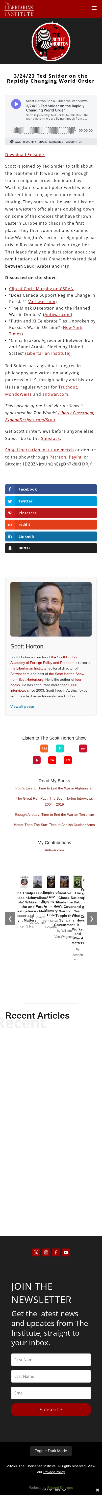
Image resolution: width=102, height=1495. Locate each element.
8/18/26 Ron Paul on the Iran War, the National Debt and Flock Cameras (51, 1055)
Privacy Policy (54, 1472)
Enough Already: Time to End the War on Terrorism (54, 815)
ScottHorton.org (31, 679)
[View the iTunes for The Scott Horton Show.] (25, 752)
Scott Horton (42, 1069)
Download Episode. (25, 154)
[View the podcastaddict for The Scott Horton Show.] (52, 760)
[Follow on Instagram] (46, 1252)
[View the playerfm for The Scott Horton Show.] (36, 760)
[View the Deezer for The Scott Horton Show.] (71, 752)
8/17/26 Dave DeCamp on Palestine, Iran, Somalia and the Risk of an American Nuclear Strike (51, 1113)
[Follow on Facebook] (56, 1252)
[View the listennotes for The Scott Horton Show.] (68, 760)
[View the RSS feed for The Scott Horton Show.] (44, 748)
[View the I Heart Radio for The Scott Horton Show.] (83, 748)
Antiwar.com (19, 674)
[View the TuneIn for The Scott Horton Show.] (60, 748)
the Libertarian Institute (28, 668)
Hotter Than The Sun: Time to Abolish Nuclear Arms (54, 825)
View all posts (22, 707)
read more (51, 1078)
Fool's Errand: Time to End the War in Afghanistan (54, 788)
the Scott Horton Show (66, 674)
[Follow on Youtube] (66, 1252)
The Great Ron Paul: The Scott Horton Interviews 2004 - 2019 (54, 801)
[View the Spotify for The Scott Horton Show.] (17, 752)
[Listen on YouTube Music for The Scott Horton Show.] (32, 752)
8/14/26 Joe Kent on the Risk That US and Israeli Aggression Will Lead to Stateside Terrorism (50, 1175)
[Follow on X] (36, 1252)
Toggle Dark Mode (51, 1451)
